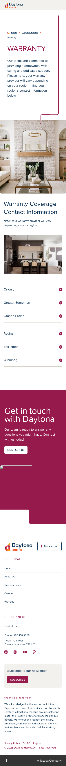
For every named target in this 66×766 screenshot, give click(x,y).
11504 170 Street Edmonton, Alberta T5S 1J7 (19, 642)
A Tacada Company (49, 760)
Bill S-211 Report (32, 743)
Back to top (51, 546)
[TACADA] (6, 760)
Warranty (9, 602)
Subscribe (17, 680)
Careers (8, 593)
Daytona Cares (12, 585)
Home (14, 32)
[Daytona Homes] (13, 5)
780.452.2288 (22, 635)
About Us (9, 576)
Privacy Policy (12, 743)
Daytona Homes (30, 32)
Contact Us (10, 626)
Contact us (16, 450)
